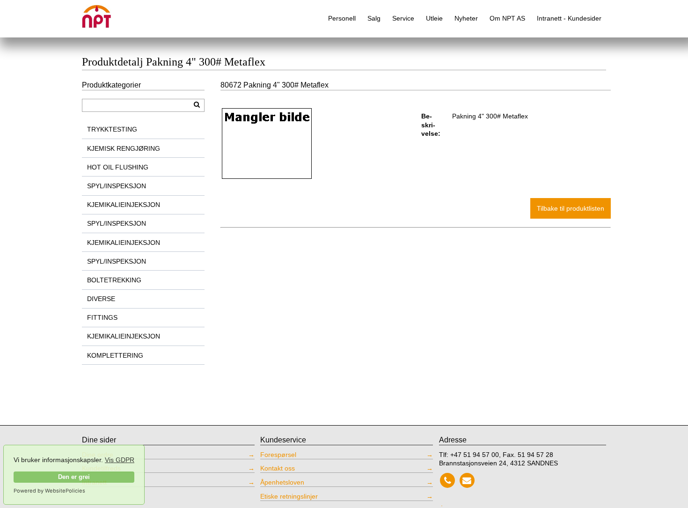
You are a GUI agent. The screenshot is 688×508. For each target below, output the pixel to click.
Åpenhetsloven (282, 482)
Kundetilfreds (101, 468)
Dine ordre (97, 454)
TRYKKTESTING (112, 129)
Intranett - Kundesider (569, 18)
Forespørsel (278, 454)
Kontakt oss (277, 468)
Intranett (94, 482)
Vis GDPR (119, 460)
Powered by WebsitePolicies (49, 490)
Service (403, 18)
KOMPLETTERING (115, 355)
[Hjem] (103, 13)
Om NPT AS (507, 18)
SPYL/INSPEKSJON (116, 186)
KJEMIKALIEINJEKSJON (123, 204)
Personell (342, 18)
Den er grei (74, 477)
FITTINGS (102, 317)
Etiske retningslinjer (289, 496)
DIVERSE (101, 298)
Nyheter (466, 18)
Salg (374, 18)
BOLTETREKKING (114, 280)
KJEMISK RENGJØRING (123, 148)
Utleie (434, 18)
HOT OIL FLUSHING (117, 167)
